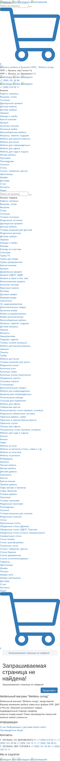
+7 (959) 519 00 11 (10, 87)
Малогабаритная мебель (13, 320)
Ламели (4, 329)
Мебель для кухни (9, 358)
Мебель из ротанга (10, 455)
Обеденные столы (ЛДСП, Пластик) (18, 529)
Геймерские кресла (10, 407)
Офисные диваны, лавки (13, 416)
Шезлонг (4, 461)
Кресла (4, 477)
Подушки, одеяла (9, 339)
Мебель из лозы (8, 445)
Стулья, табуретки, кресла (14, 548)
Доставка (4, 581)
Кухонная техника (9, 284)
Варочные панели (9, 287)
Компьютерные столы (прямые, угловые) (21, 410)
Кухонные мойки (8, 310)
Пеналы (4, 352)
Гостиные (5, 213)
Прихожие (5, 497)
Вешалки (4, 207)
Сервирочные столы (10, 535)
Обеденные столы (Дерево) (14, 526)
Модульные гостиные (11, 220)
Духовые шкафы (8, 294)
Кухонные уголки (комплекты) (15, 374)
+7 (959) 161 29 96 (10, 80)
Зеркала (4, 239)
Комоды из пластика (10, 249)
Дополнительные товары (13, 307)
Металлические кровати (12, 281)
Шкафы (4, 568)
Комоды (4, 245)
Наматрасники (7, 336)
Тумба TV (5, 255)
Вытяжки (4, 291)
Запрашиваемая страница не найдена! (28, 652)
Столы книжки (7, 539)
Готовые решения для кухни (15, 361)
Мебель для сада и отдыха (14, 432)
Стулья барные (8, 552)
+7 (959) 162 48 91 (47, 743)
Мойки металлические (11, 316)
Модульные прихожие (11, 503)
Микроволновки (8, 297)
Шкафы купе (6, 574)
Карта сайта (39, 726)
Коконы (4, 439)
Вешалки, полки (8, 204)
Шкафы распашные (10, 577)
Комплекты (6, 474)
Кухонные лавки (8, 371)
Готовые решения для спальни (16, 513)
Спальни (4, 510)
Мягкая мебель (8, 468)
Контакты (5, 587)
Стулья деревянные (10, 555)
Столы (3, 519)
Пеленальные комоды (11, 397)
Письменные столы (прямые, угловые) (20, 429)
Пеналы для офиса (10, 426)
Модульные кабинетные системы (17, 413)
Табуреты (5, 561)
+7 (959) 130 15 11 (26, 743)
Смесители (6, 300)
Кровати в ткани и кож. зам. (14, 278)
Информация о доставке (20, 726)
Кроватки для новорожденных (15, 394)
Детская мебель (8, 226)
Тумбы (3, 355)
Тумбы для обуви (9, 258)
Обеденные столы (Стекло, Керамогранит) (22, 532)
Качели (4, 436)
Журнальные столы (10, 523)
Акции (3, 590)
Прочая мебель (8, 465)
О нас (3, 584)
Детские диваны (8, 471)
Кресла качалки (8, 265)
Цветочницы (6, 564)
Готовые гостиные (9, 216)
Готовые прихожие (10, 500)
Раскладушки (7, 506)
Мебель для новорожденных (15, 390)
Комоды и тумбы (8, 242)
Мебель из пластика (10, 452)
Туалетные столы (9, 545)
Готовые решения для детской (16, 229)
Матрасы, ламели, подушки (14, 323)
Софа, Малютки (8, 490)
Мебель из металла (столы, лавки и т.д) (21, 448)
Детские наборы (8, 236)
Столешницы (7, 384)
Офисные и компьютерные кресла (18, 419)
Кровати (4, 268)
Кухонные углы (8, 368)
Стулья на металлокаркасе (14, 558)
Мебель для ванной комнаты (15, 345)
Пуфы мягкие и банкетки (13, 487)
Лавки (3, 442)
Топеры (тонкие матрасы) (13, 342)
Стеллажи (5, 252)
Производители (8, 730)
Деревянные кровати (11, 271)
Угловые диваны (8, 494)
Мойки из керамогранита (13, 313)
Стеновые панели (9, 381)
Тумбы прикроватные (11, 262)
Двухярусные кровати (11, 223)
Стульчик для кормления (13, 400)
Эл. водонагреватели (11, 303)
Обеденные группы (10, 378)
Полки (3, 210)
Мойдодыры (6, 458)
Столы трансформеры (12, 542)
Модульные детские (10, 233)
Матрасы (4, 332)
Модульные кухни (9, 365)
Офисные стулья (9, 423)
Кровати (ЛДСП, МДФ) (11, 274)
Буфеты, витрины (9, 200)
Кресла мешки (7, 481)
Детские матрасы (9, 326)
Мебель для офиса (10, 403)
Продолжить (49, 690)
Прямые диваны (8, 484)
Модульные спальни (10, 516)
